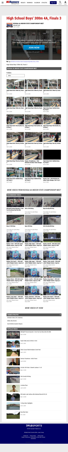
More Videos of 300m (34, 308)
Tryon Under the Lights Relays (31, 212)
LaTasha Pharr (24, 385)
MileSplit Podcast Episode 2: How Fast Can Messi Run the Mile (36, 332)
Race (34, 61)
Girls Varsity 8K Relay (26, 376)
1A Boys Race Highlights (26, 403)
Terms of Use (40, 435)
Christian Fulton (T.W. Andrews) (14, 317)
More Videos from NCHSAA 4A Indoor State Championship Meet (34, 190)
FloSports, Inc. (38, 428)
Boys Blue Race (24, 412)
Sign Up (53, 2)
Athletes (44, 2)
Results (23, 2)
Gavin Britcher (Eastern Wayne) (14, 324)
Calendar (37, 2)
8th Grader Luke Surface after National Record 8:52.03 (34, 394)
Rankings (30, 2)
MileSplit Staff (16, 25)
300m (37, 61)
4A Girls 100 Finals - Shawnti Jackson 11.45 (31, 367)
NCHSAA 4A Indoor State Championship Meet (28, 23)
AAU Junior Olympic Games (12, 247)
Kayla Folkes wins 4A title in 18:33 (29, 341)
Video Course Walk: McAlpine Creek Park (30, 349)
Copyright (32, 428)
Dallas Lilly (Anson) (12, 321)
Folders (9, 73)
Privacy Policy (33, 435)
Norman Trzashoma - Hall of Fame (29, 358)
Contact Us (25, 435)
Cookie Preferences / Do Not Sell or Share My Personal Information (33, 438)
